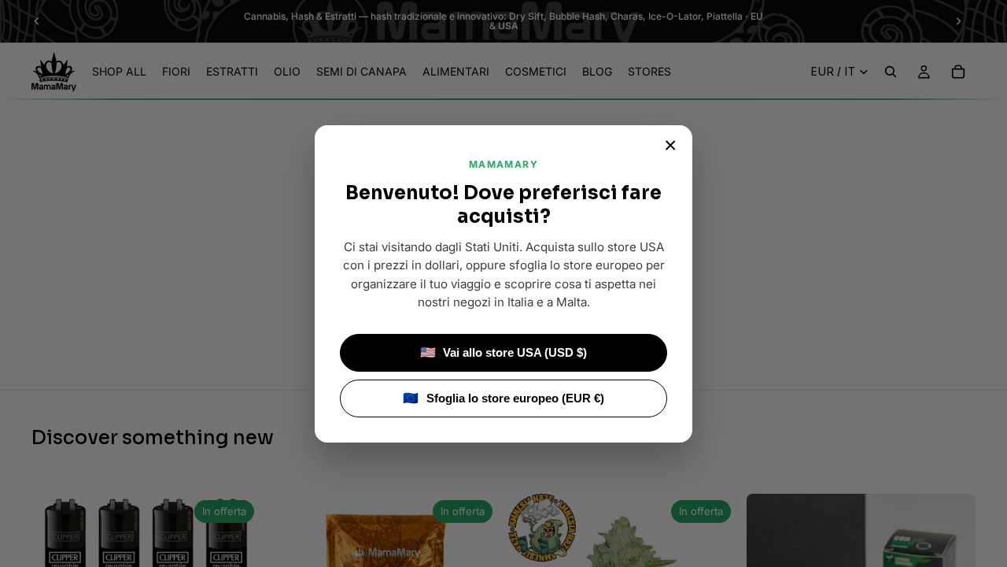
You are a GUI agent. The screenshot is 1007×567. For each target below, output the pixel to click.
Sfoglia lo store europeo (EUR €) (503, 398)
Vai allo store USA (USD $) (504, 352)
